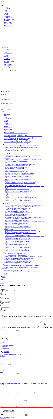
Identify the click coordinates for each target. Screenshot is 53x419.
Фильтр (3, 90)
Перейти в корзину (6, 418)
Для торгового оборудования (8, 24)
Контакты (3, 276)
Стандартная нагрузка (7, 8)
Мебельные (5, 10)
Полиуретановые (6, 14)
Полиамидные (6, 56)
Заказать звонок (8, 99)
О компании (3, 91)
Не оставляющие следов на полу (8, 17)
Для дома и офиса (6, 20)
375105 (3, 326)
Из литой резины (6, 15)
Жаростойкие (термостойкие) (8, 53)
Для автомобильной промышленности (9, 18)
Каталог (3, 5)
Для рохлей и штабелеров (7, 22)
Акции (3, 93)
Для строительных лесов (7, 130)
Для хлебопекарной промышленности (9, 26)
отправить (2, 342)
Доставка (3, 277)
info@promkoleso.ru (3, 99)
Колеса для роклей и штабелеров (8, 229)
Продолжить (2, 418)
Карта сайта (20, 354)
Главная (3, 4)
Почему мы (5, 92)
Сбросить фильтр (2, 312)
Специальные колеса (7, 59)
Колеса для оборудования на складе (9, 234)
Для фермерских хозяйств (7, 25)
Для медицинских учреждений (8, 127)
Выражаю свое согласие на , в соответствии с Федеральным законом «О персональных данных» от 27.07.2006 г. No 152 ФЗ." (24, 341)
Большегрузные (6, 9)
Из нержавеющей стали (7, 16)
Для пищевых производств (7, 21)
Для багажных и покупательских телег (9, 19)
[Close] (0, 371)
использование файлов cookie (9, 411)
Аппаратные (5, 11)
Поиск (1, 311)
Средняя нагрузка (6, 50)
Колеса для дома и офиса (7, 213)
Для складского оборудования (8, 23)
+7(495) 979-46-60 (2, 1)
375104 (3, 325)
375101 (3, 323)
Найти (10, 109)
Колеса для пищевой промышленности (9, 222)
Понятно (9, 412)
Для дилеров (4, 94)
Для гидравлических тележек (8, 12)
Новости (5, 274)
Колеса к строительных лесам (8, 240)
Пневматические (6, 13)
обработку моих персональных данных (14, 341)
